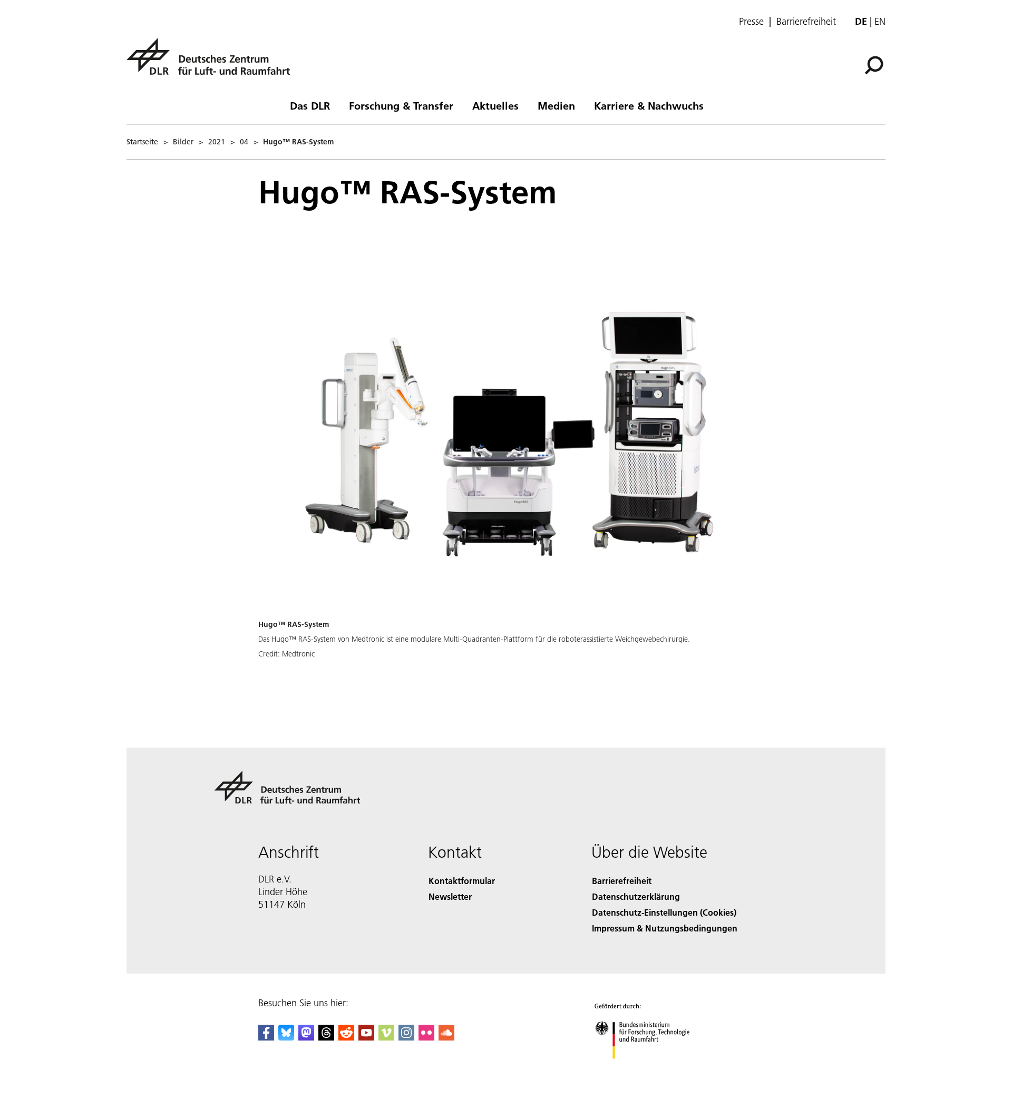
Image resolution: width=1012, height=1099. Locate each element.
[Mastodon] (306, 1037)
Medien (556, 105)
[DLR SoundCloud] (446, 1037)
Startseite (142, 141)
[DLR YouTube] (366, 1037)
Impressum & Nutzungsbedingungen (664, 928)
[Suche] (875, 64)
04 (244, 141)
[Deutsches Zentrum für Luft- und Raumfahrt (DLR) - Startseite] (212, 62)
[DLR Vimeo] (386, 1037)
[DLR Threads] (326, 1037)
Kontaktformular (462, 880)
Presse (751, 21)
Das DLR (310, 105)
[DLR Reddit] (346, 1037)
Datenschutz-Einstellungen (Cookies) (664, 912)
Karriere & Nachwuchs (649, 105)
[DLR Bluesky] (286, 1037)
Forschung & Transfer (401, 105)
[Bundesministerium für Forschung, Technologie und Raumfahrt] (652, 1069)
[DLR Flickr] (426, 1037)
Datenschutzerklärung (636, 896)
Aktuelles (495, 105)
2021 (216, 141)
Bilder (183, 141)
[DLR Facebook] (266, 1037)
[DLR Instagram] (406, 1037)
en (880, 21)
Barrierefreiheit (806, 21)
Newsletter (450, 896)
